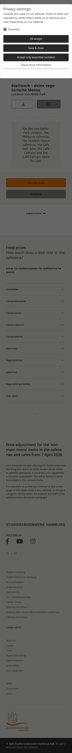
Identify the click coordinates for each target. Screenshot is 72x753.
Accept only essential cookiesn (36, 57)
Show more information (36, 65)
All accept (36, 39)
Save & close (36, 48)
